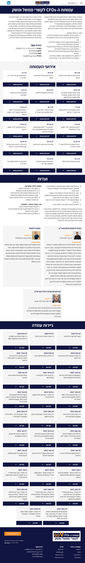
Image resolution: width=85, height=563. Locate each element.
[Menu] (81, 3)
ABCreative (7, 543)
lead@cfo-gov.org (29, 56)
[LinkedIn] (8, 3)
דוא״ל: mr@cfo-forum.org (35, 552)
